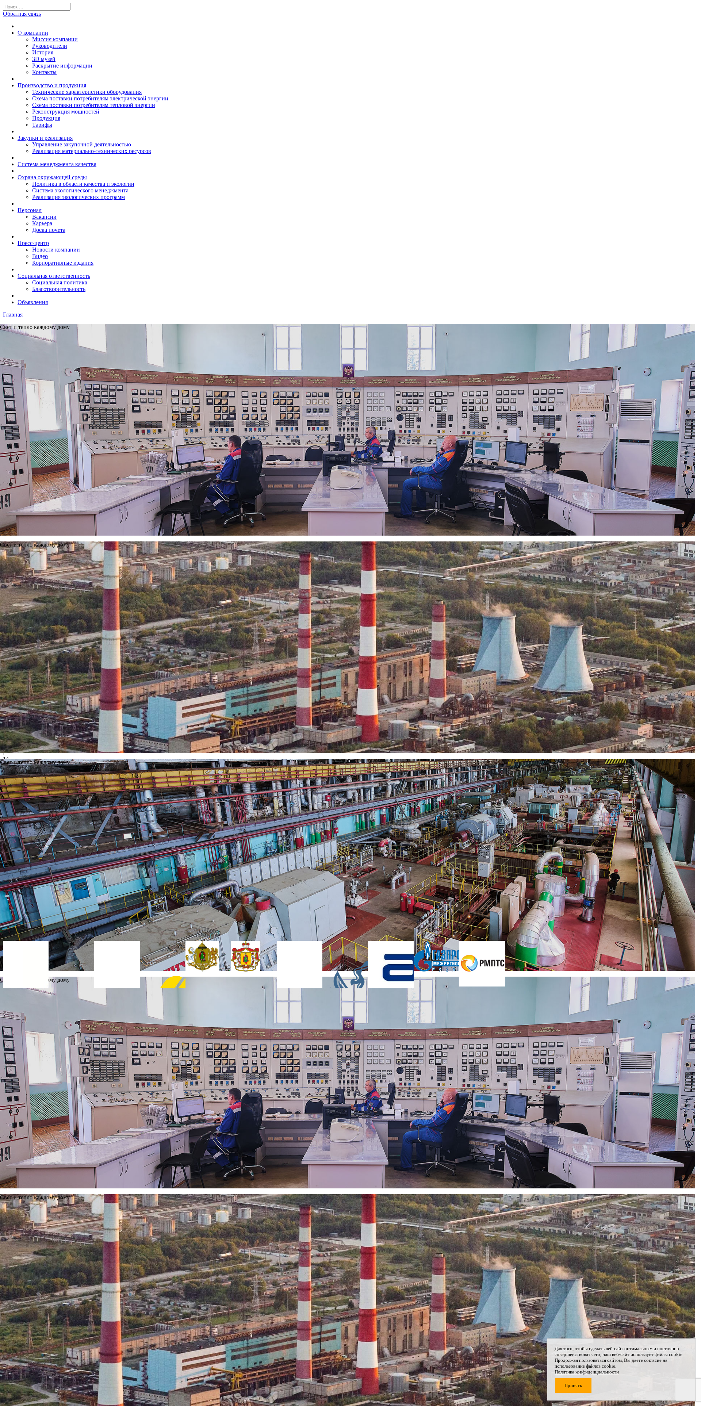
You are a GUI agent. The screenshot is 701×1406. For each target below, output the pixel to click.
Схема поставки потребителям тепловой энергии (93, 105)
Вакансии (44, 217)
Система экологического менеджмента (80, 190)
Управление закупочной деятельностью (81, 144)
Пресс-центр (33, 243)
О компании (33, 33)
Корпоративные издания (62, 263)
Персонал (30, 210)
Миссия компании (55, 39)
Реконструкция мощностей (65, 111)
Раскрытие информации (62, 65)
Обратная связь (22, 14)
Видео (40, 256)
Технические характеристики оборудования (87, 92)
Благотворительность (58, 289)
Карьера (42, 223)
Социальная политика (59, 282)
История (42, 52)
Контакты (44, 72)
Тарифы (42, 125)
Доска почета (48, 230)
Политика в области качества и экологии (83, 184)
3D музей (43, 59)
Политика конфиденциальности (587, 1372)
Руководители (49, 46)
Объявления (33, 302)
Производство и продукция (52, 85)
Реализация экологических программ (78, 197)
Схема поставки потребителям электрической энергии (100, 98)
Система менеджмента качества (57, 164)
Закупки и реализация (45, 138)
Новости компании (56, 249)
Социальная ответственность (54, 276)
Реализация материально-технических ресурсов (91, 151)
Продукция (46, 118)
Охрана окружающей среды (52, 177)
